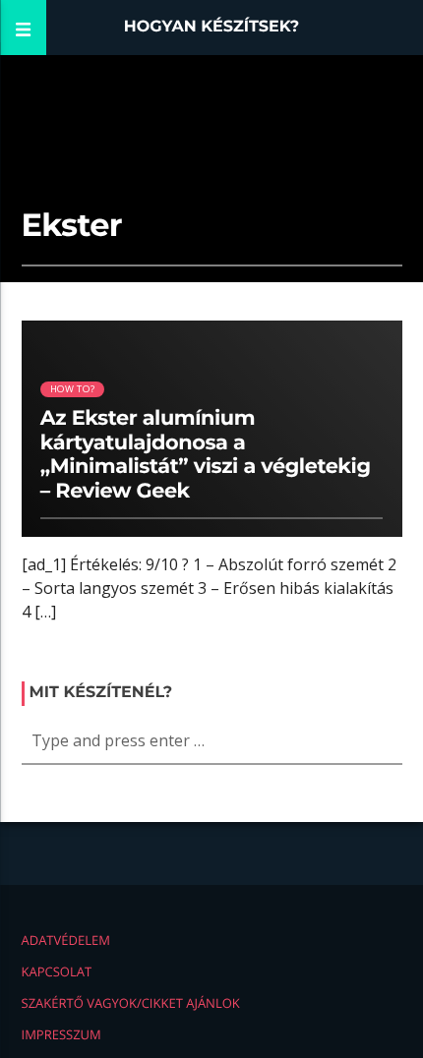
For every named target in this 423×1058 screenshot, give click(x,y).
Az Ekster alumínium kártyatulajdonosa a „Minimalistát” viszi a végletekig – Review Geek (205, 455)
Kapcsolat (57, 971)
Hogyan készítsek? (212, 27)
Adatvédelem (66, 940)
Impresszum (61, 1034)
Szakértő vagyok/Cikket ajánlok (131, 1003)
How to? (72, 388)
